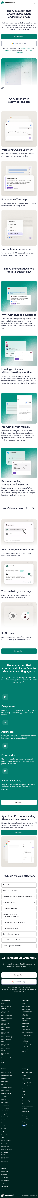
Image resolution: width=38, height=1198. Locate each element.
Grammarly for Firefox (5, 1033)
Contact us (4, 1174)
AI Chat (3, 1099)
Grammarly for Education (26, 1019)
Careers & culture (27, 1086)
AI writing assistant (27, 1032)
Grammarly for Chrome (5, 1024)
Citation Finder (5, 1135)
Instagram (6, 1180)
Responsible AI (26, 1083)
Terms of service (26, 1104)
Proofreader (4, 1162)
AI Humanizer (5, 1084)
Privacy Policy (8, 50)
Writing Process (26, 1035)
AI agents (4, 1078)
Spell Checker (5, 1147)
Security (24, 1116)
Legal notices (26, 1122)
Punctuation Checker (4, 1153)
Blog (23, 1038)
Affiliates (24, 1092)
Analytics (3, 1126)
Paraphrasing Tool (6, 1093)
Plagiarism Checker (6, 1075)
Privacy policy (26, 1101)
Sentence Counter (6, 1117)
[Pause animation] (2, 88)
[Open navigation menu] (35, 2)
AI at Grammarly (27, 1026)
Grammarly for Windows (5, 1011)
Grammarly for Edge (7, 1037)
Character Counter (6, 1111)
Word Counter (5, 1108)
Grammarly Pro (26, 1006)
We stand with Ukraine (26, 1079)
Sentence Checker (6, 1150)
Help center (4, 1171)
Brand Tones (4, 1129)
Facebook (5, 1178)
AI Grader (4, 1138)
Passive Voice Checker (5, 1158)
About (24, 1075)
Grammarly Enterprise (25, 1014)
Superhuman (28, 1072)
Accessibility (25, 1119)
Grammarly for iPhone (5, 1054)
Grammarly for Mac (6, 1015)
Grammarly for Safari (5, 1028)
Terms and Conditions (26, 48)
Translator (4, 1096)
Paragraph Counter (6, 1114)
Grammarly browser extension (6, 1019)
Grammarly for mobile (5, 1049)
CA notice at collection (25, 1112)
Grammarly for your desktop (6, 1007)
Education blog (26, 1044)
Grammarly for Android (5, 1061)
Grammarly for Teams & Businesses (27, 1010)
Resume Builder (5, 1144)
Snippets (3, 1123)
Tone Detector (5, 1105)
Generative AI (26, 1029)
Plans (23, 1003)
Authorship (4, 1132)
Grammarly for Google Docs (5, 1045)
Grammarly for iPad (6, 1058)
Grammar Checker (6, 1072)
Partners (24, 1095)
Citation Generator (6, 1087)
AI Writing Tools (5, 1102)
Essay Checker (5, 1090)
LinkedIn (5, 1186)
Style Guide (4, 1120)
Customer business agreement (27, 1107)
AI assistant (25, 1023)
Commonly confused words (28, 1050)
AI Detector (4, 1081)
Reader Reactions (6, 1141)
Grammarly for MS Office (6, 1040)
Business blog (26, 1047)
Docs (2, 1003)
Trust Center (25, 1098)
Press (23, 1089)
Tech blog (25, 1041)
